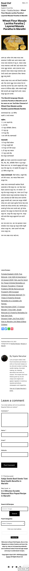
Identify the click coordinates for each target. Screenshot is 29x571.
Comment (5, 411)
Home (3, 10)
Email (3, 440)
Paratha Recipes (13, 10)
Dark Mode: (22, 569)
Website (4, 450)
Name (3, 430)
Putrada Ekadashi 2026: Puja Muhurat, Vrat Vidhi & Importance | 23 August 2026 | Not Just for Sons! (14, 277)
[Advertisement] (14, 253)
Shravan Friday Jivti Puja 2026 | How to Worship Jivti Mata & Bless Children (13, 321)
